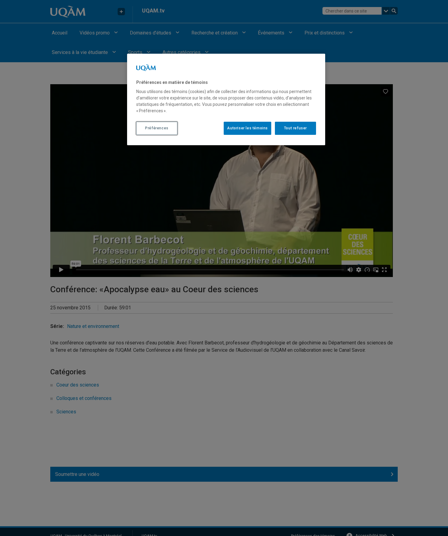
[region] (226, 99)
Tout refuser (295, 128)
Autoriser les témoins (247, 128)
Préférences (157, 128)
